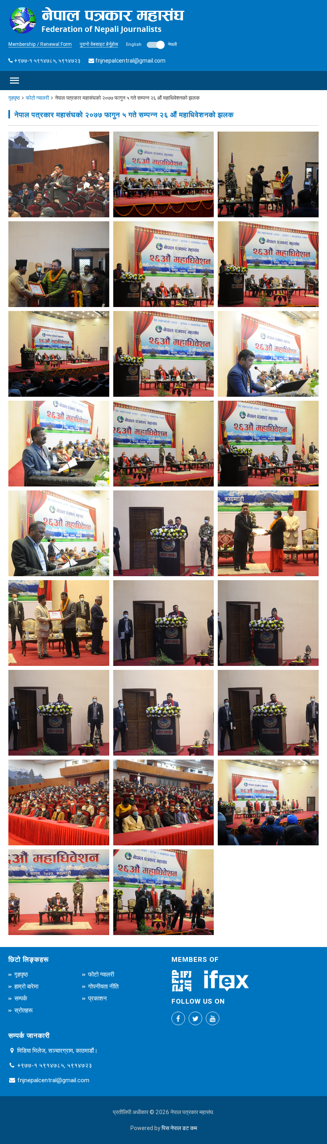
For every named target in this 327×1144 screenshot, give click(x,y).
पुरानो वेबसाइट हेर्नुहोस (99, 44)
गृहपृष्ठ (14, 98)
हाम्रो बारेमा (26, 986)
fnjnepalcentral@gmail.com (130, 60)
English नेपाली (151, 44)
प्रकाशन (97, 998)
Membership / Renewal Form (40, 44)
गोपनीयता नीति (103, 986)
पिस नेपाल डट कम (179, 1128)
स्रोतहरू (23, 1010)
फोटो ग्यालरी (37, 98)
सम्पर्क (20, 998)
